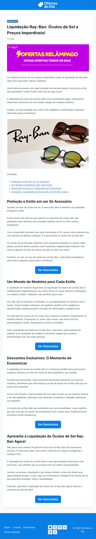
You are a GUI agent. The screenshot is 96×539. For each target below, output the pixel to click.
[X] (55, 527)
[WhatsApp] (65, 527)
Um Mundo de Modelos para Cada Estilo (31, 185)
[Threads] (50, 532)
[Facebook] (50, 527)
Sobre (7, 527)
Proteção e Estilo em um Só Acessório (30, 181)
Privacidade (29, 527)
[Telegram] (55, 532)
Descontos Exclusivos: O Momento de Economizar (36, 188)
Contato (17, 527)
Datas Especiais (12, 532)
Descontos (13, 21)
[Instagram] (60, 527)
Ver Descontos (48, 270)
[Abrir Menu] (90, 5)
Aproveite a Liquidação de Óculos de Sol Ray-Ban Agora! (40, 192)
